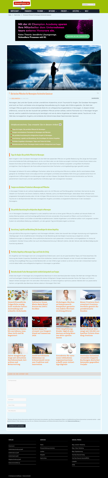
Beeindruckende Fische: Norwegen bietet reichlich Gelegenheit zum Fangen (36, 144)
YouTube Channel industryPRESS (80, 458)
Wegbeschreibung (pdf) (15, 459)
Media (41, 445)
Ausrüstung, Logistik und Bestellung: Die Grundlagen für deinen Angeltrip (36, 138)
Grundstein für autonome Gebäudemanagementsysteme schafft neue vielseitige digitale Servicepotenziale (65, 359)
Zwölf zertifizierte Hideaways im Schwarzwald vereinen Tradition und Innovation (41, 359)
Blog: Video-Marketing (78, 448)
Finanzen (28, 11)
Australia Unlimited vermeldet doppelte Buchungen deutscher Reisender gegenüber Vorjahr (90, 359)
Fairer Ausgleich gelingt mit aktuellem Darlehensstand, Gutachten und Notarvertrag (17, 359)
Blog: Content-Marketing (78, 445)
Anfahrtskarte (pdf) (13, 456)
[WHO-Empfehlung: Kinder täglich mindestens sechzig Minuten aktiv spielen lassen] (66, 322)
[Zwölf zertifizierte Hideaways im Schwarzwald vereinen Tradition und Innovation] (42, 348)
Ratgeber (42, 455)
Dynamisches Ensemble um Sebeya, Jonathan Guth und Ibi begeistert (17, 332)
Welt (86, 11)
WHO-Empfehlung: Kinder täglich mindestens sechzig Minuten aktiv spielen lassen (66, 333)
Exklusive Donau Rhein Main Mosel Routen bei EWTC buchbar (40, 305)
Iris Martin (15, 98)
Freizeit (64, 11)
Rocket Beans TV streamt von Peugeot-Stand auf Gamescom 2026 (41, 332)
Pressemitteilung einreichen (47, 448)
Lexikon (42, 451)
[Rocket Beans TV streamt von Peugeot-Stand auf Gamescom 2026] (42, 322)
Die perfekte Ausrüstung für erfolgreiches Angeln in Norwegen (32, 135)
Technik (40, 11)
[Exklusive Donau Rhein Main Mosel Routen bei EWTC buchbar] (42, 295)
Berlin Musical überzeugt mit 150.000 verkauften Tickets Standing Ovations (90, 332)
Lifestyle (76, 11)
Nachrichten (95, 98)
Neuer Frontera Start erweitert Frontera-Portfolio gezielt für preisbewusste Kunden (89, 306)
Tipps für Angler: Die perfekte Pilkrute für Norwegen (28, 129)
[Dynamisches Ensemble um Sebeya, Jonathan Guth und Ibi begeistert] (18, 322)
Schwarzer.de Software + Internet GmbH (20, 476)
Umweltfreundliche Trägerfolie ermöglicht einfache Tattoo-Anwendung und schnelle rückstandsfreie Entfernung (17, 306)
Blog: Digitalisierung (77, 451)
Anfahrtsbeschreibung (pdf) (16, 449)
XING (73, 465)
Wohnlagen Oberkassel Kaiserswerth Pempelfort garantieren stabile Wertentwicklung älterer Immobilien (65, 306)
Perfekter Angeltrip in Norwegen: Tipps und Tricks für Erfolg (31, 141)
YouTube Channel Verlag (78, 455)
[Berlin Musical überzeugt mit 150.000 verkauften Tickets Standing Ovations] (90, 322)
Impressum (12, 446)
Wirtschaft (15, 11)
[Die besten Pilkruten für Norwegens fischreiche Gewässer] (54, 68)
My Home (52, 11)
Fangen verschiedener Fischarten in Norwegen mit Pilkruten (31, 132)
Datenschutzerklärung (73, 421)
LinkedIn (74, 461)
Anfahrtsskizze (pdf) (14, 453)
